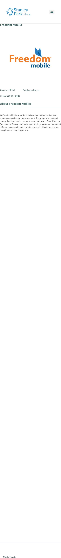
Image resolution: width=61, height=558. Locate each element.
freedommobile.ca (31, 90)
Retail (12, 90)
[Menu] (51, 12)
